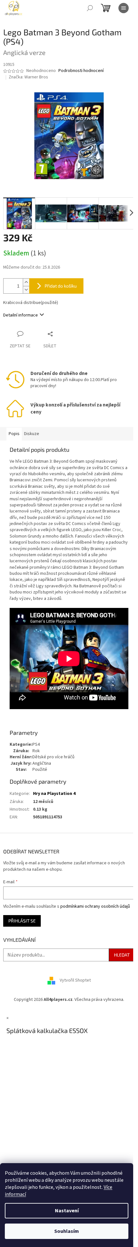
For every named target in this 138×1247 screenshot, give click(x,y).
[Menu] (123, 8)
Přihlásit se (22, 920)
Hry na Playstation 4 (54, 793)
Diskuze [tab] (31, 434)
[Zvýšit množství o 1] (26, 282)
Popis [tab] (14, 434)
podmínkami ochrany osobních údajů (95, 906)
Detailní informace (20, 315)
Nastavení (67, 1210)
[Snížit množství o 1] (26, 289)
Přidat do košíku (61, 286)
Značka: (28, 77)
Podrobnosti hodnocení (81, 71)
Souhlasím (66, 1231)
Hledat (122, 955)
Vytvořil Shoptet (75, 980)
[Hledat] (89, 8)
